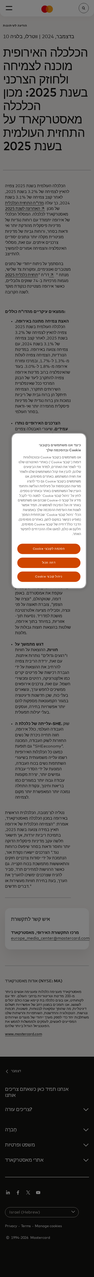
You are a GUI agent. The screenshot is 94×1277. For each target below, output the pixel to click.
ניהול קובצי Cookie (48, 576)
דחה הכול (49, 562)
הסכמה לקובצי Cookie (49, 548)
